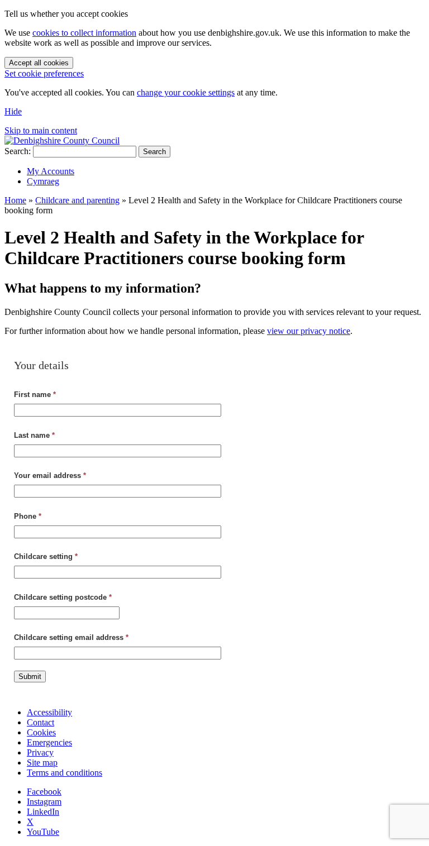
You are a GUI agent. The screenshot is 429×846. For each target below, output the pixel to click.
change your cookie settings (186, 92)
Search (154, 151)
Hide (13, 111)
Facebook (44, 791)
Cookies (41, 732)
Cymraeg (43, 181)
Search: (17, 151)
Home (15, 200)
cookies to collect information (84, 32)
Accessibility (49, 712)
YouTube (43, 832)
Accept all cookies (39, 63)
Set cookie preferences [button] (44, 73)
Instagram (44, 801)
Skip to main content (40, 130)
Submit (29, 676)
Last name (34, 435)
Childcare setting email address (71, 637)
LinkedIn (43, 811)
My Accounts (50, 171)
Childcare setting (46, 556)
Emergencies (49, 742)
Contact (40, 722)
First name (35, 394)
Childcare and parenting (77, 200)
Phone (27, 516)
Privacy (40, 752)
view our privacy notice (308, 331)
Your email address (50, 475)
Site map (42, 762)
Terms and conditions (64, 772)
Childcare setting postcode (63, 597)
